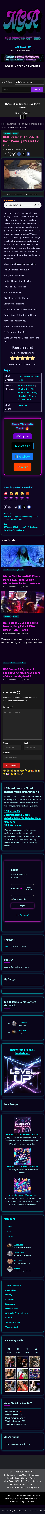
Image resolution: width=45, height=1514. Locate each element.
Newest (9, 1226)
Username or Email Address (19, 876)
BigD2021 (17, 1268)
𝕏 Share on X (22, 445)
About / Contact (26, 1484)
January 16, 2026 (19, 633)
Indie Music (7, 133)
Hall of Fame (8, 1481)
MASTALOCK (22, 1031)
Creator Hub (10, 1290)
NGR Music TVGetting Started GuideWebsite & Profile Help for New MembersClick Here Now (22, 818)
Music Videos (30, 1472)
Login (6, 946)
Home (9, 1472)
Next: (21, 527)
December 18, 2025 (20, 680)
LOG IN (9, 66)
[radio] (12, 358)
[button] (5, 154)
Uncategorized (11, 1327)
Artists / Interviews (13, 1285)
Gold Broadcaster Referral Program (22, 1166)
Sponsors (37, 1481)
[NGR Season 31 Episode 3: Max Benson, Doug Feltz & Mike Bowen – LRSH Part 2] (22, 605)
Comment (8, 707)
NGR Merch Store (23, 1481)
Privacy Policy (33, 1487)
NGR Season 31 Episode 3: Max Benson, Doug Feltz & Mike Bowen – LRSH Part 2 (21, 626)
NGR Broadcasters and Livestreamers (22, 1134)
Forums (33, 1478)
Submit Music (13, 1478)
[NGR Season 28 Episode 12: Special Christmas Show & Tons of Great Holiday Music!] (22, 652)
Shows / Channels (18, 570)
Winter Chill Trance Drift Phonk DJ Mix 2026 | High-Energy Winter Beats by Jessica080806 (21, 579)
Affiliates (14, 1484)
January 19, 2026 (19, 587)
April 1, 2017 (19, 149)
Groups (24, 1478)
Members (9, 1219)
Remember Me (19, 899)
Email (26, 743)
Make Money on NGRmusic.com (22, 1195)
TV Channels (22, 1511)
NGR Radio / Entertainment (16, 1313)
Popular (10, 1236)
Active (9, 1231)
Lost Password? (22, 915)
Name (6, 743)
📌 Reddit (22, 466)
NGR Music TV (22, 47)
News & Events (11, 1308)
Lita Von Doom (22, 1022)
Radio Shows (9, 1475)
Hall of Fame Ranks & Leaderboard (22, 1051)
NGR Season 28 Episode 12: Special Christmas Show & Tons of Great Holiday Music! (21, 672)
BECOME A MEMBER (28, 66)
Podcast (15, 133)
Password (15, 888)
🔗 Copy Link (22, 436)
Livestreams (10, 1304)
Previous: (21, 516)
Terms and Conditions (15, 1487)
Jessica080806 (9, 149)
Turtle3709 (17, 1260)
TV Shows (18, 1472)
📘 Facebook (22, 456)
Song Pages (34, 1475)
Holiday (6, 663)
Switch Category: (7, 82)
